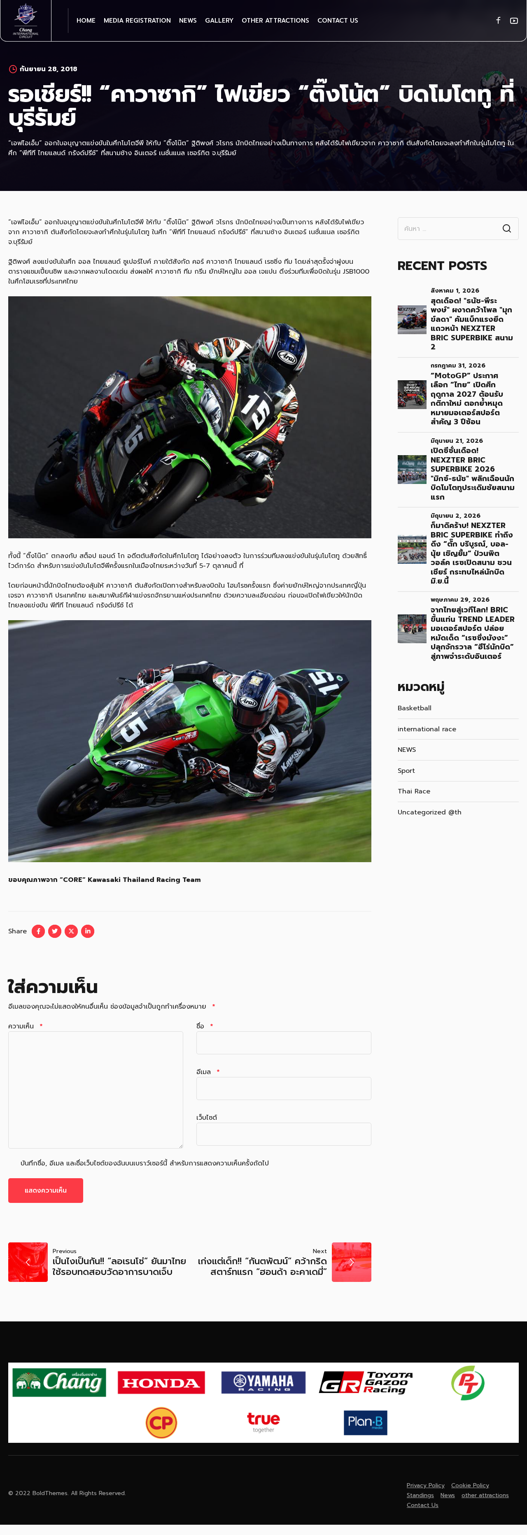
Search (506, 228)
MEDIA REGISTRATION (137, 20)
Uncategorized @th (430, 812)
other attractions (275, 20)
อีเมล (207, 1072)
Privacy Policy (426, 1485)
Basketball (414, 708)
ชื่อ (204, 1026)
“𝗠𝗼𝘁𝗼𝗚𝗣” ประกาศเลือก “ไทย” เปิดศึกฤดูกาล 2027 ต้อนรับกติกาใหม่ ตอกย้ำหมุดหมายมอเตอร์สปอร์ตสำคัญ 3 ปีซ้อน (467, 399)
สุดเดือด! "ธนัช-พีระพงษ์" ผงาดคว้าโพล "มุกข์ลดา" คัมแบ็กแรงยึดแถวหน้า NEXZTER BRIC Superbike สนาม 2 (472, 324)
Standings (420, 1495)
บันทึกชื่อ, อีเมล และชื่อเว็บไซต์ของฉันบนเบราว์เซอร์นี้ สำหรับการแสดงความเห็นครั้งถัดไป (145, 1163)
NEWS (407, 750)
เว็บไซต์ (206, 1118)
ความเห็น (25, 1026)
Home (86, 20)
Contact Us (337, 20)
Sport (406, 771)
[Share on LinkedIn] (87, 931)
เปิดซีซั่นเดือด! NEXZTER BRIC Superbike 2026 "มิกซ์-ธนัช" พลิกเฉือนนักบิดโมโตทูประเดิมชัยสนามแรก (473, 474)
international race (427, 729)
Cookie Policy (470, 1485)
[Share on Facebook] (38, 931)
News (188, 20)
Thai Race (414, 791)
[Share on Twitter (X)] (71, 931)
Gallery (219, 20)
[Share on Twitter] (54, 931)
